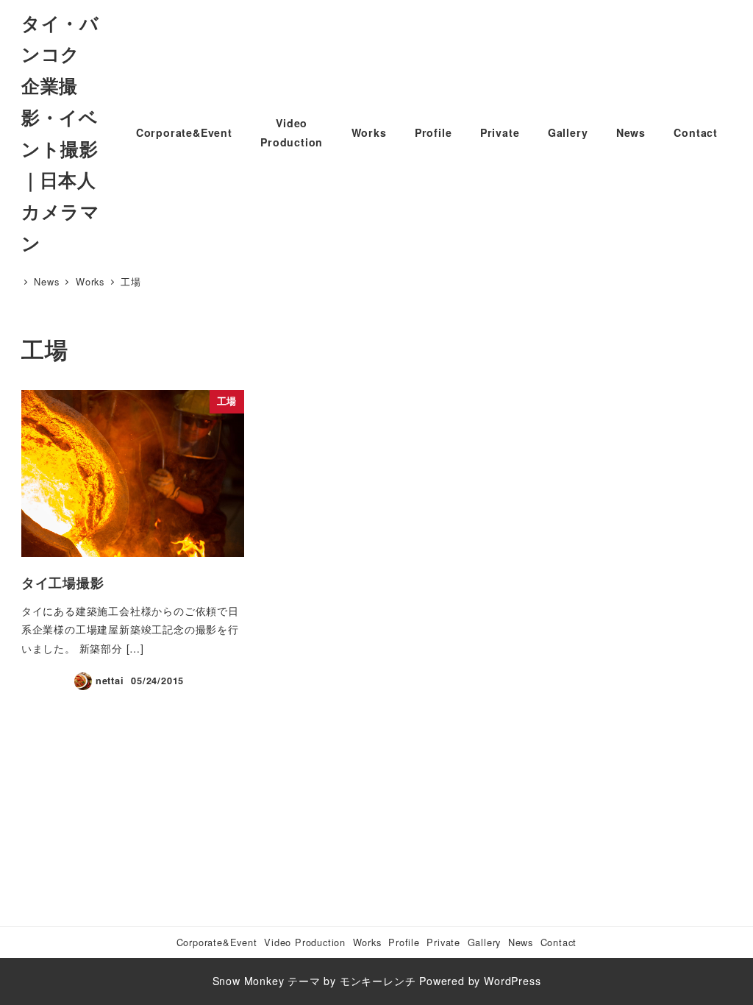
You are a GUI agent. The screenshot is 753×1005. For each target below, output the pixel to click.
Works (367, 942)
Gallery (485, 942)
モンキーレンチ (378, 980)
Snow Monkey (249, 980)
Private (443, 942)
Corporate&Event (216, 942)
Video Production (305, 942)
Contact (558, 942)
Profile (404, 942)
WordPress (512, 980)
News (520, 942)
